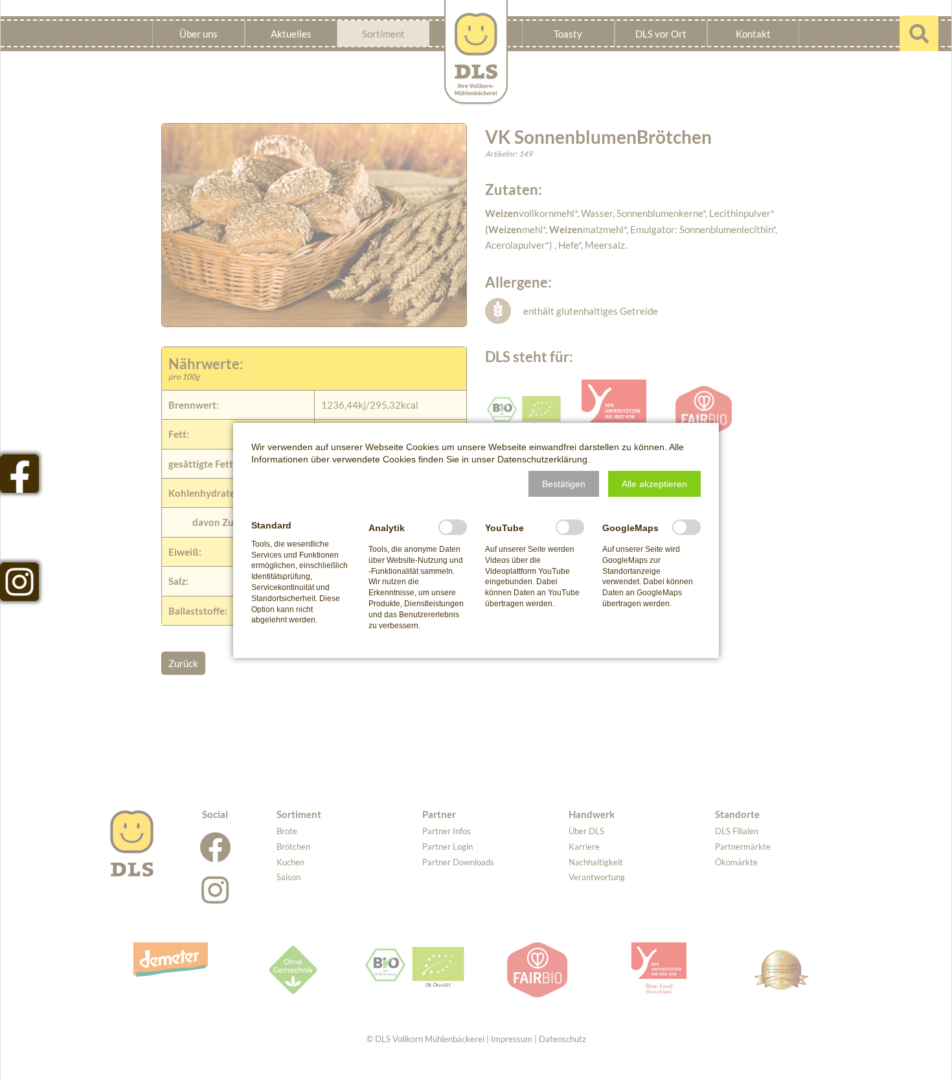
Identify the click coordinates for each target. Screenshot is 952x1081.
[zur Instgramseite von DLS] (19, 581)
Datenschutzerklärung (542, 459)
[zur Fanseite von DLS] (19, 473)
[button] (563, 484)
